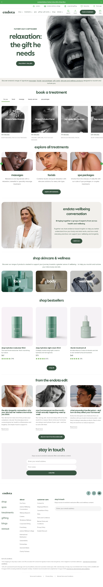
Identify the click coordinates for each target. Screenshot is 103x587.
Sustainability (24, 540)
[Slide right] (101, 163)
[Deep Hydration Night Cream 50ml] (51, 326)
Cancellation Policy (42, 510)
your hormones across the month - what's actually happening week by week (50, 412)
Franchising (23, 527)
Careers (22, 516)
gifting (5, 518)
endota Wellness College (27, 531)
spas (4, 507)
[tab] (6, 99)
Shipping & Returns (42, 507)
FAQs (38, 514)
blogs (4, 523)
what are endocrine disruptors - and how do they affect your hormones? (85, 411)
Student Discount (42, 531)
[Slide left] (1, 163)
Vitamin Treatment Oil (78, 348)
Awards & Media (24, 548)
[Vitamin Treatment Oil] (85, 326)
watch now (76, 241)
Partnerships (23, 544)
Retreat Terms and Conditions (42, 522)
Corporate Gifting (25, 523)
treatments (8, 512)
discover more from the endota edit (51, 437)
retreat (5, 529)
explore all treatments (51, 191)
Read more (5, 429)
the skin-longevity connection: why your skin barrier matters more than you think (17, 412)
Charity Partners (24, 551)
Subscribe (51, 473)
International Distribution (23, 536)
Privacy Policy (41, 527)
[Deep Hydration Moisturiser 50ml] (17, 326)
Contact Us (40, 503)
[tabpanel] (51, 123)
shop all (51, 368)
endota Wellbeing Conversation (25, 508)
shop (4, 502)
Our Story (23, 503)
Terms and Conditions (43, 517)
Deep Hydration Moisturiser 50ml (13, 348)
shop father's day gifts (25, 63)
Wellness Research (25, 513)
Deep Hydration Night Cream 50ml (48, 348)
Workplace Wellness (25, 520)
